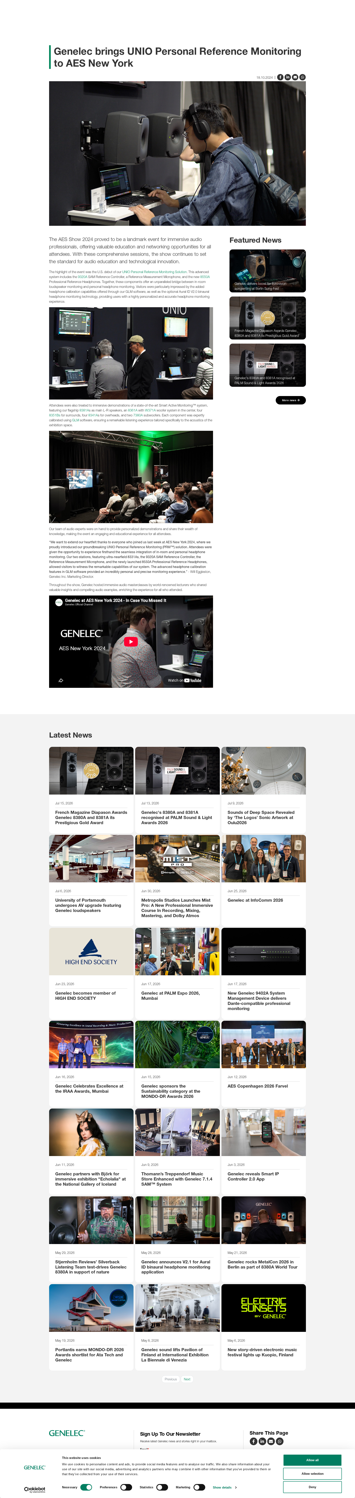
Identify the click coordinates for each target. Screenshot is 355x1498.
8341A (93, 415)
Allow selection (313, 1473)
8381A (84, 410)
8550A (205, 277)
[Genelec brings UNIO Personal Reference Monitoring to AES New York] (295, 77)
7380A (138, 415)
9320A (82, 277)
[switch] (126, 1487)
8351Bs (54, 415)
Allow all (312, 1460)
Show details (222, 1487)
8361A (132, 410)
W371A (150, 410)
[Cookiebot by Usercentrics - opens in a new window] (35, 1490)
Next (187, 1379)
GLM (75, 420)
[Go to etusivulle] (90, 1433)
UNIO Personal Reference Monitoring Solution (154, 272)
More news (289, 400)
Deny (312, 1487)
